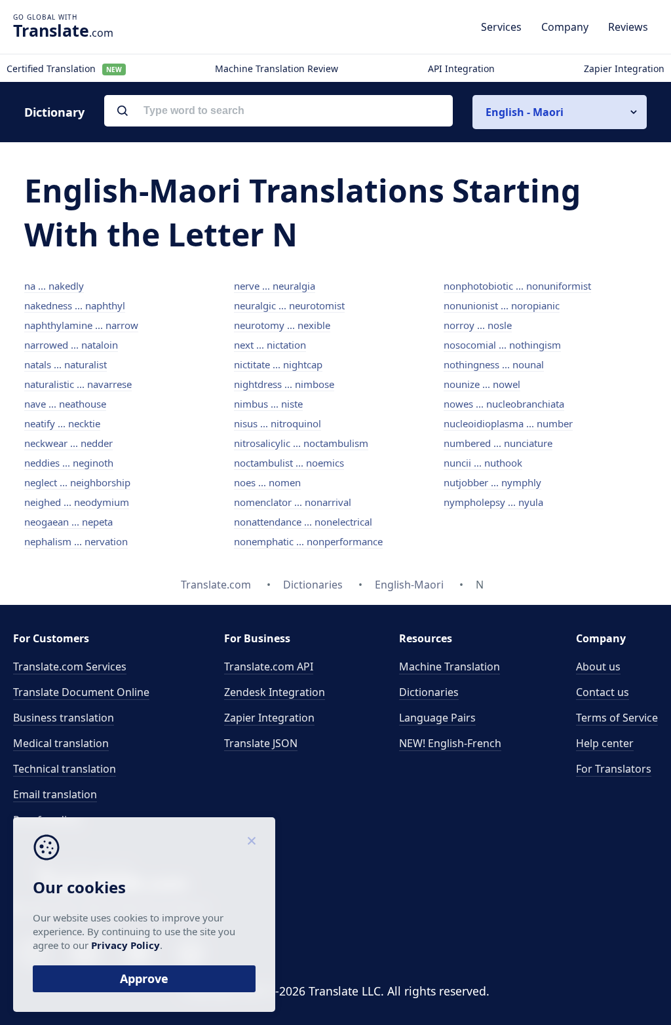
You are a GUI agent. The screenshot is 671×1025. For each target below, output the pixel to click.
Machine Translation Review (276, 68)
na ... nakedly (54, 285)
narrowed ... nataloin (71, 344)
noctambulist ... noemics (289, 462)
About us (598, 666)
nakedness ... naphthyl (74, 305)
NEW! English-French (450, 743)
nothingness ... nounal (494, 364)
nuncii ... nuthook (483, 462)
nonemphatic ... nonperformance (308, 541)
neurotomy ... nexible (282, 325)
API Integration (461, 68)
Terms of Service (617, 717)
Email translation (55, 794)
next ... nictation (270, 344)
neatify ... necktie (62, 423)
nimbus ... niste (268, 403)
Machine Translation (449, 666)
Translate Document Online (81, 692)
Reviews (628, 27)
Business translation (63, 717)
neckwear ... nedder (68, 443)
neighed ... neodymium (76, 502)
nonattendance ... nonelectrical (303, 521)
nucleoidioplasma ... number (508, 423)
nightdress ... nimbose (284, 384)
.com (63, 30)
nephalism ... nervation (76, 541)
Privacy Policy (125, 945)
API (268, 666)
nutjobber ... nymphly (492, 482)
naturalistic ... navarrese (78, 384)
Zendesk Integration (274, 692)
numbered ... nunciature (498, 443)
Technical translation (64, 769)
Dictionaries (429, 692)
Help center (605, 743)
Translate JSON (260, 743)
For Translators (613, 769)
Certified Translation (64, 68)
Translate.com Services (69, 666)
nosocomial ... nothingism (502, 344)
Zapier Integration (624, 68)
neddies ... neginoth (68, 462)
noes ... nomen (267, 482)
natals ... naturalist (65, 364)
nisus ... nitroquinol (277, 423)
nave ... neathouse (65, 403)
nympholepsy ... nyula (493, 502)
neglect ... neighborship (77, 482)
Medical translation (61, 743)
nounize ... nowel (482, 384)
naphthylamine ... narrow (81, 325)
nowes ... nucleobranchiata (504, 403)
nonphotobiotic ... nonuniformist (517, 285)
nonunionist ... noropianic (502, 305)
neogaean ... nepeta (68, 521)
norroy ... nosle (478, 325)
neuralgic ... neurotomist (289, 305)
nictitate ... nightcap (278, 364)
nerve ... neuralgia (274, 285)
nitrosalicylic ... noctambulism (301, 443)
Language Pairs (437, 717)
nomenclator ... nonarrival (292, 502)
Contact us (602, 692)
